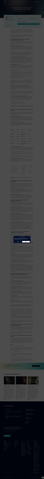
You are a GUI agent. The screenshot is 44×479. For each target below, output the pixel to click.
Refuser (26, 241)
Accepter (18, 241)
